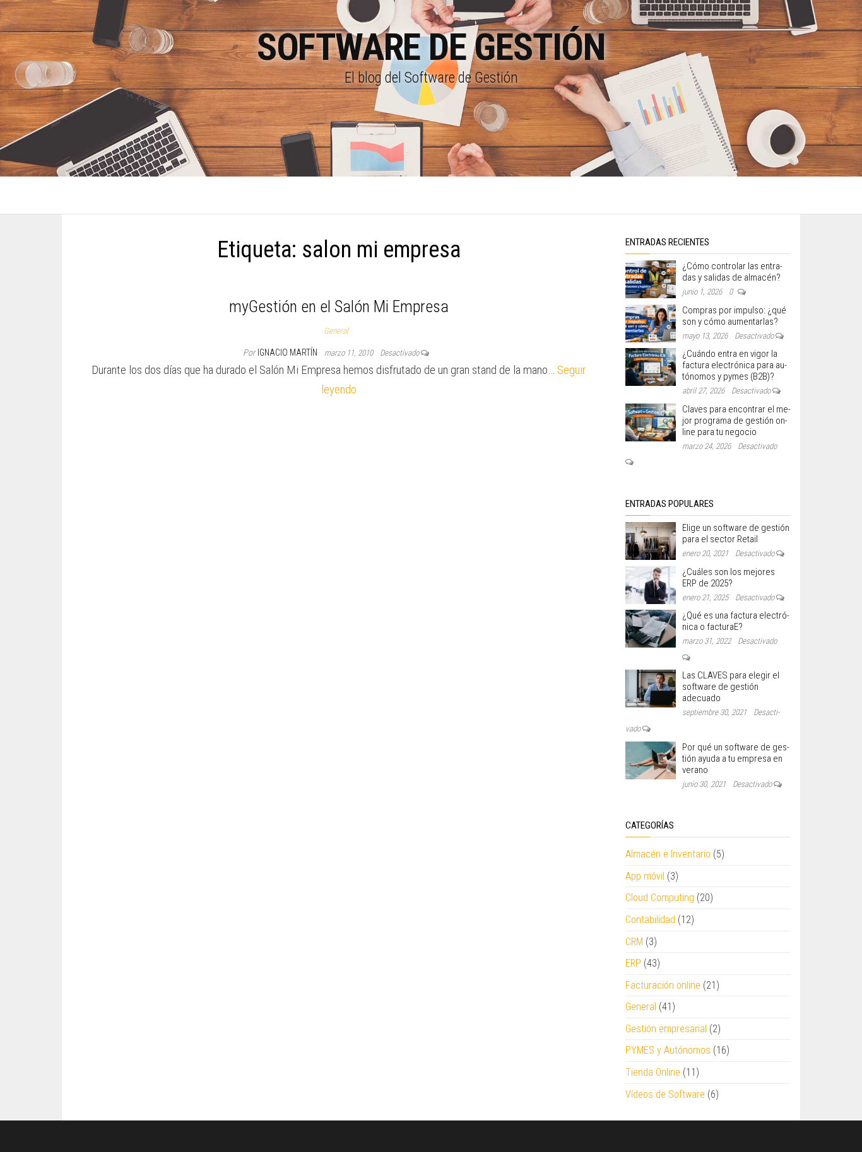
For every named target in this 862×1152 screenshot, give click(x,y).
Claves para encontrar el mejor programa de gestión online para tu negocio (736, 421)
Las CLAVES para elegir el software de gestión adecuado (730, 687)
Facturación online (662, 985)
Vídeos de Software (665, 1094)
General (336, 330)
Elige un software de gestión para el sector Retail (735, 533)
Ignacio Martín (288, 352)
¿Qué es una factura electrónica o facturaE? (735, 621)
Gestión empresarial (666, 1029)
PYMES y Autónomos (668, 1050)
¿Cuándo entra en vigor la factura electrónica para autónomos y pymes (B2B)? (734, 365)
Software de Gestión (431, 47)
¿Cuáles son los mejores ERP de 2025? (728, 577)
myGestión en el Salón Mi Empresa (339, 306)
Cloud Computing (659, 898)
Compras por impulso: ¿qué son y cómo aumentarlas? (734, 316)
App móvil (644, 876)
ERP (633, 963)
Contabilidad (650, 920)
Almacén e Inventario (668, 854)
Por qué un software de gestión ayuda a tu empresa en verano (735, 759)
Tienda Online (652, 1072)
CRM (634, 942)
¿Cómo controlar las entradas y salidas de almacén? (732, 271)
